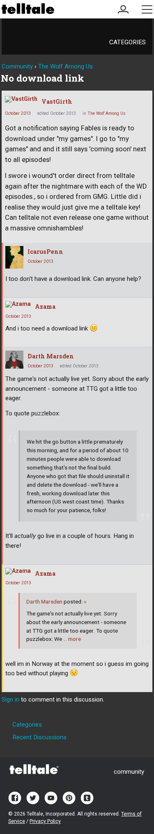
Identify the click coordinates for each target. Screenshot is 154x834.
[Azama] (18, 304)
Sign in (10, 699)
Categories (127, 42)
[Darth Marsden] (14, 360)
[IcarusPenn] (14, 257)
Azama (45, 306)
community (129, 771)
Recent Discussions (39, 737)
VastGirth (56, 101)
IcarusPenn (45, 251)
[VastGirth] (21, 99)
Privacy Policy (45, 821)
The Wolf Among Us (106, 113)
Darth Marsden (51, 356)
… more (72, 639)
